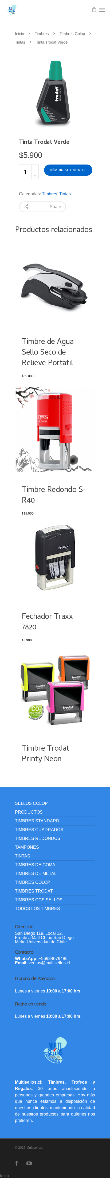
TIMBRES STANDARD (37, 821)
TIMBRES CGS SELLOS (38, 900)
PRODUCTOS (29, 812)
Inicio (19, 34)
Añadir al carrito (68, 170)
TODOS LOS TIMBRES (37, 908)
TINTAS (22, 856)
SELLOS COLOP (31, 803)
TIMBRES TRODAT (34, 891)
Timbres (42, 34)
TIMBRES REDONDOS (37, 838)
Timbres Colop (72, 34)
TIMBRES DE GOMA (35, 865)
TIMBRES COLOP (32, 882)
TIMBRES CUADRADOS (39, 829)
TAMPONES (27, 847)
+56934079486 (53, 958)
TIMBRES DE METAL (36, 873)
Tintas (20, 42)
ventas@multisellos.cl (49, 963)
